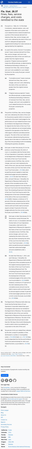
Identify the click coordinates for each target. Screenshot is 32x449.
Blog (2, 412)
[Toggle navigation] (29, 2)
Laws (9, 439)
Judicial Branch (13, 6)
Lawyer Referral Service (22, 391)
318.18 (25, 337)
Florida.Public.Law (15, 2)
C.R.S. (9, 432)
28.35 (11, 176)
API (2, 417)
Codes (10, 430)
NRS (9, 437)
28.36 (21, 170)
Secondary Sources (6, 424)
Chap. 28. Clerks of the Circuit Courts (12, 7)
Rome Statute (12, 446)
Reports (3, 422)
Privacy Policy (4, 427)
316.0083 (12, 337)
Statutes (6, 6)
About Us (3, 415)
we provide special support (15, 399)
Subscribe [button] (4, 375)
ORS (12, 442)
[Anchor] (24, 46)
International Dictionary (23, 446)
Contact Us (4, 420)
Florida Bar (6, 387)
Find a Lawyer (5, 410)
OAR (9, 442)
